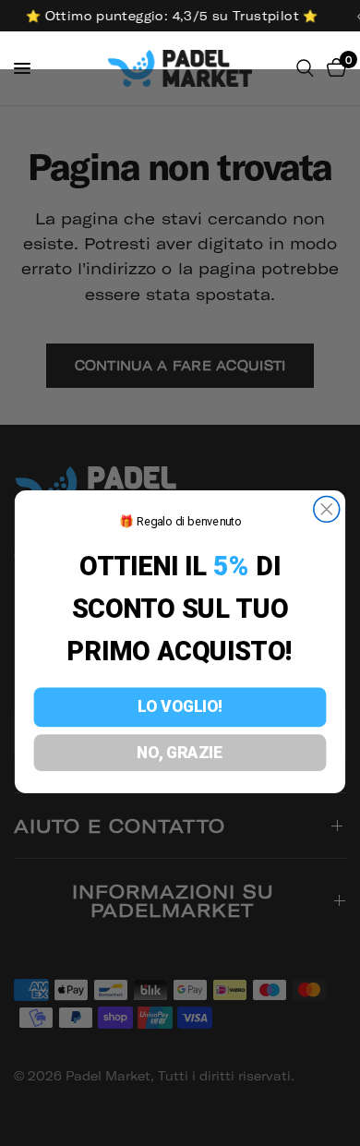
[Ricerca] (305, 68)
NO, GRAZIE (179, 752)
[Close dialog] (327, 510)
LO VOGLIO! (180, 707)
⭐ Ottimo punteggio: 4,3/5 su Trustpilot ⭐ (169, 15)
